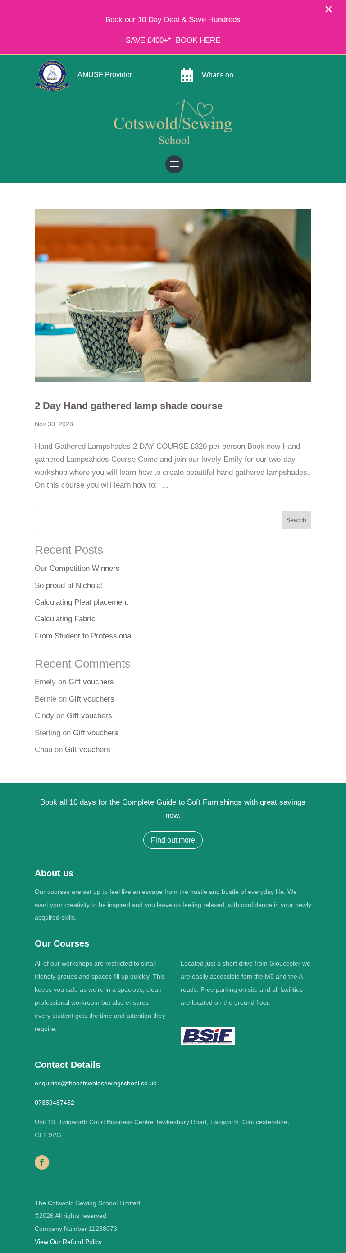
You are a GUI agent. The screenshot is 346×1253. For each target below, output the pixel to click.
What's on (217, 75)
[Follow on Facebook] (42, 1162)
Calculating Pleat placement (81, 602)
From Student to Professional (84, 636)
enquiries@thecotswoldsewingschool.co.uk (95, 1083)
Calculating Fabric (65, 619)
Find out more (173, 840)
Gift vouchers (91, 682)
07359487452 (54, 1102)
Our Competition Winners (77, 568)
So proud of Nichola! (69, 585)
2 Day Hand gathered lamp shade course (129, 405)
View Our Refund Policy (68, 1241)
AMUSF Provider (104, 74)
